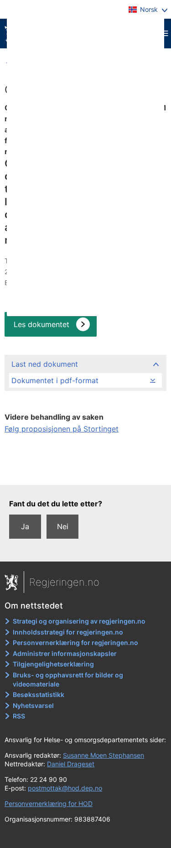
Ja (25, 526)
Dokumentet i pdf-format (54, 380)
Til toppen (86, 471)
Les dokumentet (41, 324)
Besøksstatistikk (38, 694)
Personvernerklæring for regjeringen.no (75, 642)
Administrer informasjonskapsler (65, 653)
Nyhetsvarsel (33, 705)
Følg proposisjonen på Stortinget (62, 428)
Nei (62, 526)
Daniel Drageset (70, 764)
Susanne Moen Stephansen (103, 755)
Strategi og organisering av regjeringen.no (79, 621)
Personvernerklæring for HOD (49, 803)
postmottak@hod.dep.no (65, 788)
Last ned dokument (44, 364)
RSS (19, 716)
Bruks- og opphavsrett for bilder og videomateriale (68, 679)
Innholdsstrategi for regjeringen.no (68, 632)
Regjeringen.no (64, 582)
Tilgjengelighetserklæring (53, 664)
